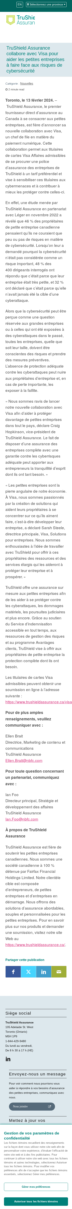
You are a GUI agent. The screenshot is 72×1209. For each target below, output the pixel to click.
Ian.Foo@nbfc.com (21, 819)
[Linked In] (8, 1059)
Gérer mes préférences (36, 1186)
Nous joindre (20, 1106)
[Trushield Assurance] (20, 20)
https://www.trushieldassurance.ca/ (35, 944)
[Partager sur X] (28, 971)
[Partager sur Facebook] (13, 971)
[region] (36, 1166)
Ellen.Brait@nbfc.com (23, 760)
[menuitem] (19, 6)
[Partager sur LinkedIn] (43, 971)
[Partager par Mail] (58, 971)
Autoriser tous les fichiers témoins (36, 1201)
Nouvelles (26, 83)
